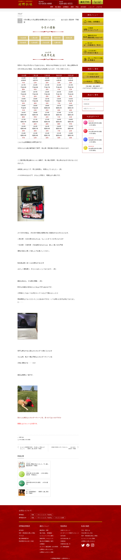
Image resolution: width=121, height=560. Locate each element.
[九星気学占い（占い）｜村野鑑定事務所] (25, 4)
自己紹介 (83, 7)
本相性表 (86, 104)
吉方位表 (86, 99)
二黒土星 (34, 38)
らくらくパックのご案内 (87, 26)
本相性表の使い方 (65, 544)
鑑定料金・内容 (44, 530)
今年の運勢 (21, 439)
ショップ (91, 7)
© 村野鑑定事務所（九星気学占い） (60, 558)
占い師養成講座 (85, 73)
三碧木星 (46, 38)
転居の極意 (85, 526)
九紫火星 (57, 42)
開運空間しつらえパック (87, 34)
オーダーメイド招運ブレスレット (69, 533)
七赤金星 (34, 42)
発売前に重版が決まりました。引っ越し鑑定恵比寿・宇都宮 (37, 464)
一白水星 (23, 38)
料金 (77, 7)
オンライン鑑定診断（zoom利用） (49, 546)
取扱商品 (63, 526)
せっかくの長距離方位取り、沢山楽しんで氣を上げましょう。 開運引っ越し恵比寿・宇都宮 (32, 448)
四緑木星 (57, 38)
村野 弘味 (21, 437)
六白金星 (23, 42)
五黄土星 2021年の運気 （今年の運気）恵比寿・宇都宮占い (37, 474)
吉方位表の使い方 (65, 538)
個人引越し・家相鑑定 (87, 18)
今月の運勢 (48, 28)
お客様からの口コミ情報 (47, 552)
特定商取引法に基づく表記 (26, 541)
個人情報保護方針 (24, 538)
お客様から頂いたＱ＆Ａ (46, 549)
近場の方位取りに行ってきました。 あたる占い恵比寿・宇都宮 (63, 448)
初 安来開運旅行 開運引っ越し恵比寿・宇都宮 (37, 492)
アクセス (21, 535)
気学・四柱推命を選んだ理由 (27, 533)
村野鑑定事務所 (24, 526)
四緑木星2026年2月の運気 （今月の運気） (37, 483)
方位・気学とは (85, 530)
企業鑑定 (66, 7)
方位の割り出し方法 (86, 533)
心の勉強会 (84, 79)
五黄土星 (69, 38)
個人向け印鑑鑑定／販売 (87, 41)
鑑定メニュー (44, 526)
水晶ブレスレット (89, 108)
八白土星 (46, 42)
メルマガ (99, 7)
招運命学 (84, 49)
